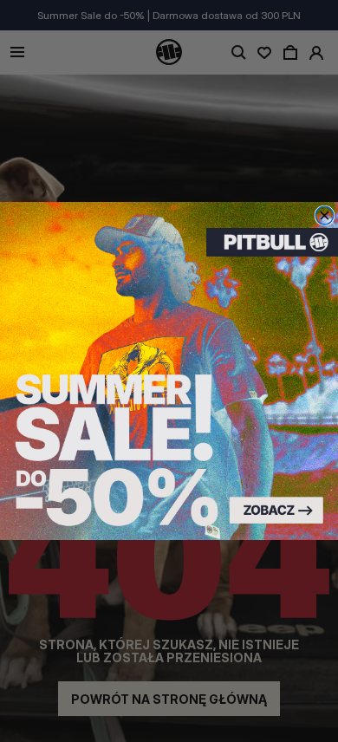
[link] (169, 371)
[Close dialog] (324, 215)
